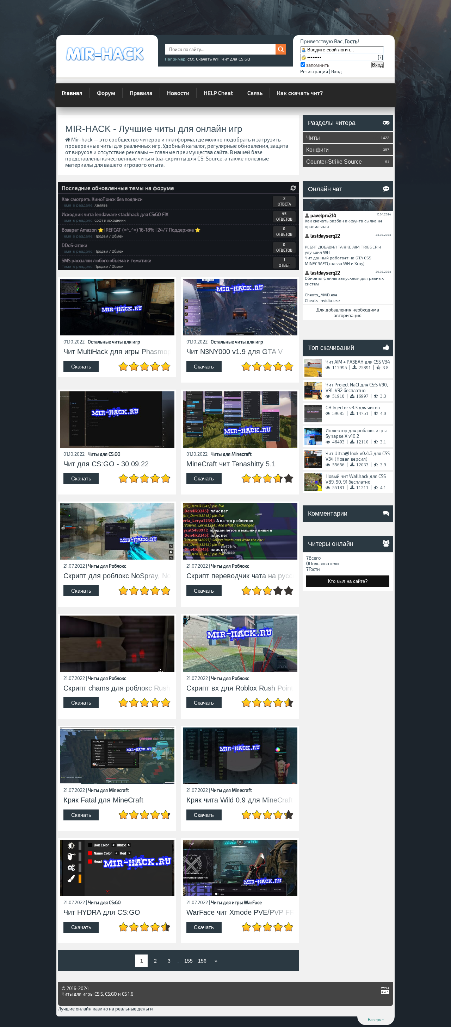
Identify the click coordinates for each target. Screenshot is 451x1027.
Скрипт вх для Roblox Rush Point (239, 688)
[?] (380, 57)
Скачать (81, 367)
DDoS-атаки (74, 245)
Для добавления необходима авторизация (347, 312)
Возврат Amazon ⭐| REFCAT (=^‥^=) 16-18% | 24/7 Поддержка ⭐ (131, 230)
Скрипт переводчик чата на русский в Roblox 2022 (240, 576)
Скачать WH (208, 58)
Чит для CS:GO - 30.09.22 (106, 464)
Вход (336, 71)
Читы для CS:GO (104, 454)
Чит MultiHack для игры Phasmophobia (117, 351)
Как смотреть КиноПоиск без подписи (102, 199)
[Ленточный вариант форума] (293, 188)
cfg (190, 58)
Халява (100, 205)
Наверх (375, 1019)
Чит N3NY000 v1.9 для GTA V (234, 351)
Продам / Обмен (108, 236)
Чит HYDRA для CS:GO (101, 912)
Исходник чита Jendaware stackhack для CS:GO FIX (115, 214)
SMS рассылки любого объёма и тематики (107, 260)
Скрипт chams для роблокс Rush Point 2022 (117, 688)
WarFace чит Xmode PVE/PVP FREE (240, 912)
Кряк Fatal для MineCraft (103, 800)
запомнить (317, 65)
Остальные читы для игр (114, 342)
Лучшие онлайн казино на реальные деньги (105, 1009)
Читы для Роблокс (107, 566)
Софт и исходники (109, 220)
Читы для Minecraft (231, 454)
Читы (348, 138)
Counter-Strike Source (348, 162)
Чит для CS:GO (236, 58)
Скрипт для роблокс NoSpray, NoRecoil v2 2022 (117, 576)
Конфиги (348, 150)
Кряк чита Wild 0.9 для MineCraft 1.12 (240, 800)
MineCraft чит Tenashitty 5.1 (231, 464)
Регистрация (314, 71)
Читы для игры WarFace (236, 902)
